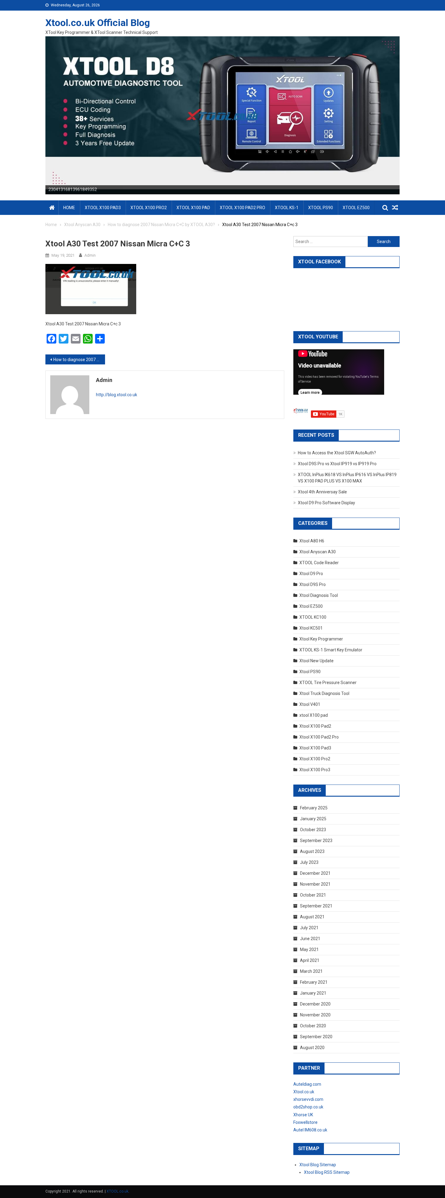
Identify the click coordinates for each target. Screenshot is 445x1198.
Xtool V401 (309, 704)
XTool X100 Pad (193, 207)
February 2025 (314, 807)
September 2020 (316, 1036)
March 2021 (311, 971)
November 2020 (315, 1014)
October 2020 (313, 1025)
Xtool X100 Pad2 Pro (319, 737)
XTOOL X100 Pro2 (148, 207)
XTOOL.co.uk (117, 1191)
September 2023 (316, 840)
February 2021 (314, 982)
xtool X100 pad (313, 715)
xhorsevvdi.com (308, 1099)
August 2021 (312, 916)
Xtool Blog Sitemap (317, 1164)
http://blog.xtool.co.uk (116, 394)
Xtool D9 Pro (311, 573)
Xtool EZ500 (311, 606)
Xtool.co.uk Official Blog (97, 22)
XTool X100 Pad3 (103, 207)
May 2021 (309, 949)
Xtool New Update (316, 660)
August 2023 (312, 851)
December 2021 (315, 873)
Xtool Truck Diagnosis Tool (324, 693)
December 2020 (315, 1004)
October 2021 (313, 895)
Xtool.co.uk (303, 1091)
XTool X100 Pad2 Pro (242, 207)
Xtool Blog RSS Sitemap (327, 1172)
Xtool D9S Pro (312, 584)
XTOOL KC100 (312, 617)
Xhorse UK (303, 1114)
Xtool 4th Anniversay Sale (322, 491)
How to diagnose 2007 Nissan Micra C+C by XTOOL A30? (79, 359)
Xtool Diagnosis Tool (318, 595)
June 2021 (310, 938)
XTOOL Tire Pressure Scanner (328, 682)
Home (69, 207)
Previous (34, 113)
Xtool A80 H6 (311, 540)
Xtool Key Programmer (321, 639)
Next (410, 113)
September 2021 (316, 905)
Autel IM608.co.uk (310, 1129)
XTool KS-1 (286, 207)
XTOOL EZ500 (356, 207)
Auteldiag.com (307, 1084)
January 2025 (313, 818)
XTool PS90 (320, 207)
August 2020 (312, 1047)
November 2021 (315, 884)
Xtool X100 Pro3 (314, 769)
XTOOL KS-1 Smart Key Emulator (330, 649)
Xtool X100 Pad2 (315, 726)
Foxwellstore (305, 1122)
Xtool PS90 (310, 671)
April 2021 (309, 960)
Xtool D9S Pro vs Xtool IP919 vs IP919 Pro (337, 463)
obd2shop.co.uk (308, 1106)
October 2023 (313, 829)
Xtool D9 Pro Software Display (326, 502)
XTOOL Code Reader (319, 562)
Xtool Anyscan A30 (317, 551)
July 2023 (309, 862)
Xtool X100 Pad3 (315, 747)
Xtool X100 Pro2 (314, 758)
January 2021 (313, 993)
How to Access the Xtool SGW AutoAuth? (337, 452)
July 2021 (309, 927)
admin (90, 255)
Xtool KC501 (311, 628)
